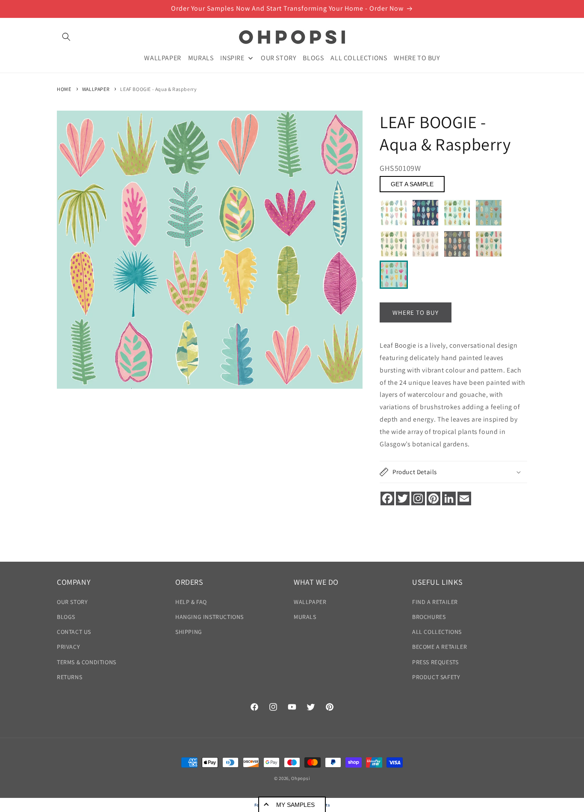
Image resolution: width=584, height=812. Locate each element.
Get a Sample (412, 184)
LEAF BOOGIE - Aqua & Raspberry (158, 89)
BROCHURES (428, 617)
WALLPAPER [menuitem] (162, 57)
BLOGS (66, 617)
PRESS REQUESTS (435, 662)
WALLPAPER (95, 89)
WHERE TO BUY (415, 312)
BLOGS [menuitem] (313, 57)
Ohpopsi (300, 778)
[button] (66, 36)
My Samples (295, 804)
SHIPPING (188, 632)
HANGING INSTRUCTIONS (209, 617)
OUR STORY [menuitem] (278, 57)
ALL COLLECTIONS (437, 632)
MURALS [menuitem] (201, 57)
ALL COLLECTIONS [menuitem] (358, 57)
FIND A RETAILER (435, 602)
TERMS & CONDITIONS (86, 662)
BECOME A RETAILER (439, 647)
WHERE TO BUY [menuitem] (416, 57)
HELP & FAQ (191, 602)
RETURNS (69, 677)
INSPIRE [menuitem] (232, 57)
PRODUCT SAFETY (436, 677)
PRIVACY (68, 647)
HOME (64, 89)
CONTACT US (74, 632)
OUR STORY (72, 602)
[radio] (394, 213)
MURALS (305, 617)
